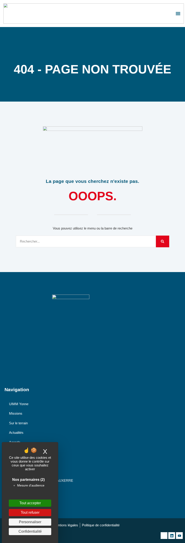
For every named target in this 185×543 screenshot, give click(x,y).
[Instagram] (164, 535)
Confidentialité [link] (30, 531)
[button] (178, 13)
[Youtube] (179, 535)
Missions (15, 413)
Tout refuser (30, 512)
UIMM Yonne (18, 404)
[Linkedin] (171, 535)
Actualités (16, 432)
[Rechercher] (162, 242)
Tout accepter (30, 503)
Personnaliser (30, 522)
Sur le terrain (18, 423)
